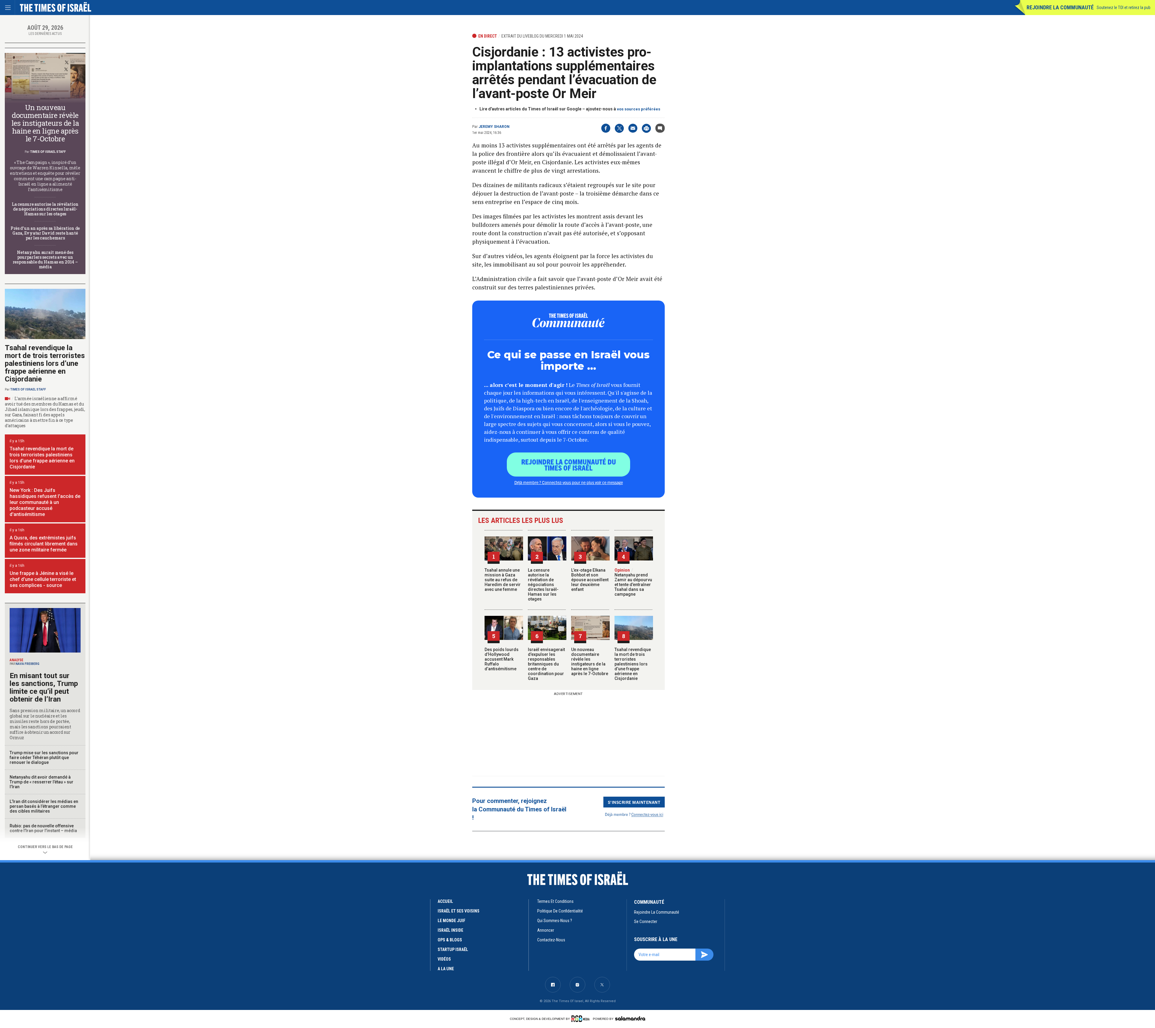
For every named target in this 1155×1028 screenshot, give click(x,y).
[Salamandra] (630, 1018)
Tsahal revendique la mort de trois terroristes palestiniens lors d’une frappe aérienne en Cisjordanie (632, 664)
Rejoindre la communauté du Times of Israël (568, 464)
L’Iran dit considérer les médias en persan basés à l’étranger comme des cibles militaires (44, 806)
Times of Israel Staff (48, 151)
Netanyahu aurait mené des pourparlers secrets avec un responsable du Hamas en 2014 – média (45, 259)
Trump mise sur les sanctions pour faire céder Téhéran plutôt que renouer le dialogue (44, 757)
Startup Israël (453, 949)
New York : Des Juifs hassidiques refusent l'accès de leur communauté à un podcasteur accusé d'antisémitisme (45, 502)
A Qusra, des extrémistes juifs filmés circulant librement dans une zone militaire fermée (44, 544)
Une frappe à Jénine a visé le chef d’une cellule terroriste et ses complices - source (43, 579)
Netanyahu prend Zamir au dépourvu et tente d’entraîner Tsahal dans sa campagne (633, 582)
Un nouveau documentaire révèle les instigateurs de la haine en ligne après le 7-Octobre (589, 661)
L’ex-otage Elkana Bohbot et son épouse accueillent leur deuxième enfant (589, 580)
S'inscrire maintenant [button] (634, 802)
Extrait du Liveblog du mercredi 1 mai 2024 (542, 36)
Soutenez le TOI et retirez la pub (1123, 7)
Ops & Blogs (450, 939)
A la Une (446, 968)
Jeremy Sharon (494, 127)
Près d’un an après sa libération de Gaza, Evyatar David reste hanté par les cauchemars (45, 233)
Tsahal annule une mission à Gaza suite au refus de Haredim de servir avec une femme (503, 580)
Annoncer (545, 930)
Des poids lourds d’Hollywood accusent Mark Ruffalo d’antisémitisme (502, 659)
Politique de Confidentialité (560, 911)
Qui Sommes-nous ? (554, 920)
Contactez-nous (551, 939)
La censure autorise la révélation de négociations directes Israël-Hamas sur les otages (543, 584)
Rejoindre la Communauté (1060, 7)
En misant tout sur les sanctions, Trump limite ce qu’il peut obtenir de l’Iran (44, 687)
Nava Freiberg (27, 663)
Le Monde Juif (451, 920)
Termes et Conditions (555, 901)
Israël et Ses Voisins (458, 911)
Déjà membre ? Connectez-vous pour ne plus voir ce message (568, 482)
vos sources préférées (638, 109)
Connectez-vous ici (647, 814)
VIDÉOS (444, 959)
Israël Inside (450, 930)
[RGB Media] (581, 1018)
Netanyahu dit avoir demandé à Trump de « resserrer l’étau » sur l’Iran (41, 782)
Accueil (445, 901)
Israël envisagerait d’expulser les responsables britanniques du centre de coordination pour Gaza (546, 664)
